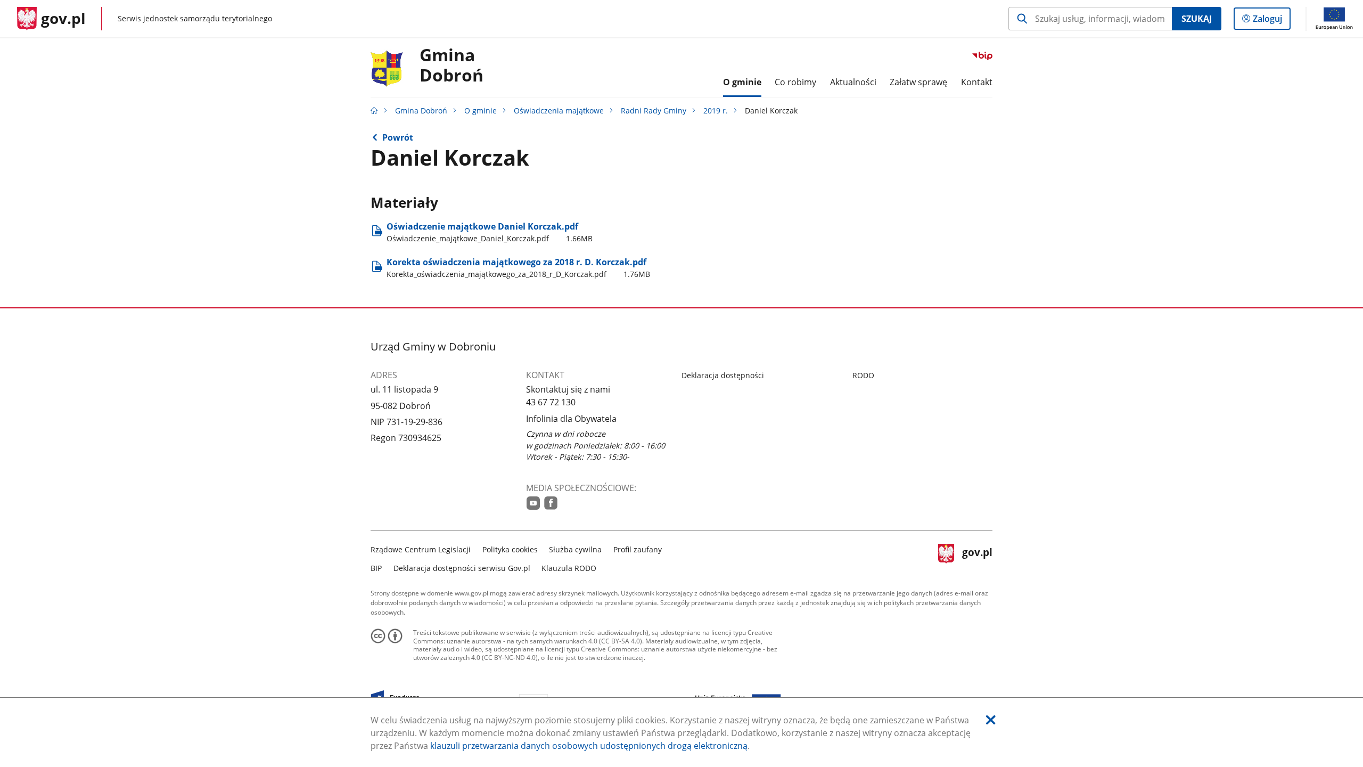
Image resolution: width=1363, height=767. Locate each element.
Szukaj (1196, 19)
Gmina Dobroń (451, 65)
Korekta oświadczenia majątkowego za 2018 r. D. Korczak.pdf (518, 267)
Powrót (397, 137)
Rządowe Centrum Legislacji (421, 549)
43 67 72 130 (551, 402)
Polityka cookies (510, 549)
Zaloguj (1271, 21)
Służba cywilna (575, 549)
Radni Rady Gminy (653, 110)
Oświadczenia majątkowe (559, 110)
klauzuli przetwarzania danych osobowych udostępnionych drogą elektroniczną (589, 746)
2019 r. (715, 110)
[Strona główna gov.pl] (374, 110)
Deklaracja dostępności (723, 375)
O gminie (480, 110)
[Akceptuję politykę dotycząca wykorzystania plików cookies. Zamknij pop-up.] (991, 720)
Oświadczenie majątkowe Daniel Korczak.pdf (490, 232)
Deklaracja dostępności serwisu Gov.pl (461, 568)
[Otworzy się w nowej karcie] (533, 503)
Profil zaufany (637, 549)
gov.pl (977, 557)
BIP (376, 568)
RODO (863, 375)
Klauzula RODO (568, 568)
